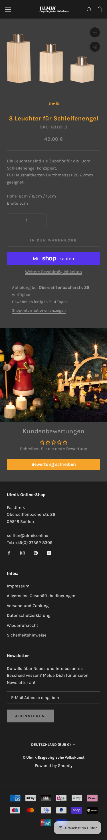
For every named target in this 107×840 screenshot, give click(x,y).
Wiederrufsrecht (22, 625)
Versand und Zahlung (28, 605)
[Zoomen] (95, 32)
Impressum (18, 586)
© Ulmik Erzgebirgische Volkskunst (53, 757)
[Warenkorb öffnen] (99, 9)
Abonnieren (30, 716)
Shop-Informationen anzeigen (39, 310)
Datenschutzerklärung (28, 615)
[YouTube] (49, 552)
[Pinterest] (36, 552)
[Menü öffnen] (8, 9)
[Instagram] (22, 552)
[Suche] (89, 9)
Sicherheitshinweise (27, 635)
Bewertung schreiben (53, 464)
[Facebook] (9, 552)
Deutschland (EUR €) (51, 744)
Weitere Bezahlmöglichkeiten (53, 271)
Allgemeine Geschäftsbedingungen (41, 595)
